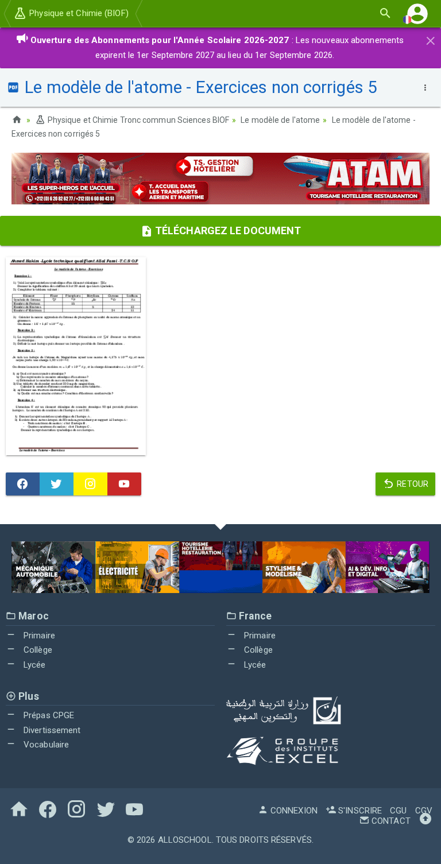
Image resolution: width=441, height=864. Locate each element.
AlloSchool (185, 840)
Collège (36, 650)
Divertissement (51, 730)
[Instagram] (90, 483)
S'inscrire (359, 810)
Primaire (38, 635)
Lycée (33, 665)
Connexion (293, 810)
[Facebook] (23, 483)
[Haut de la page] (425, 821)
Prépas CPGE (47, 715)
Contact (390, 821)
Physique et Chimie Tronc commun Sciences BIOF (137, 120)
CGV (423, 810)
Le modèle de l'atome (280, 120)
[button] (417, 13)
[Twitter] (57, 483)
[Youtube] (124, 483)
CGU (398, 810)
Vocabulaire (45, 744)
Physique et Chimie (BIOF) (78, 13)
